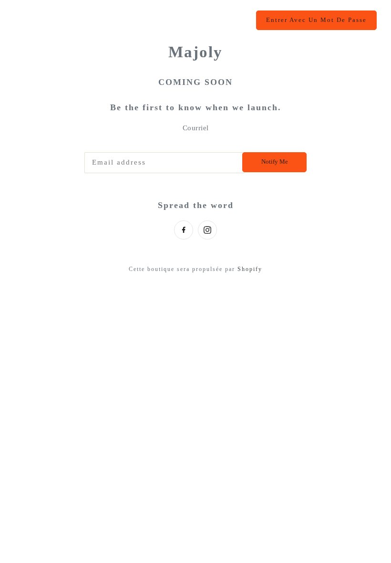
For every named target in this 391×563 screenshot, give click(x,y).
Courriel (196, 128)
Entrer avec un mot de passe (316, 20)
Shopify (249, 269)
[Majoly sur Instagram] (207, 230)
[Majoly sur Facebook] (183, 230)
